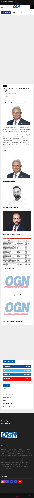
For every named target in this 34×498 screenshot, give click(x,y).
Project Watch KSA (8, 268)
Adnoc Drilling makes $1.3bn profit (13, 321)
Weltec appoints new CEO (10, 208)
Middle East (6, 389)
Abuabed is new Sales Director (11, 234)
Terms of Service (5, 423)
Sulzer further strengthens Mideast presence (16, 295)
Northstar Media (17, 496)
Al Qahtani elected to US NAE (11, 181)
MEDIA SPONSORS (6, 12)
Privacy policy (4, 421)
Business (4, 85)
